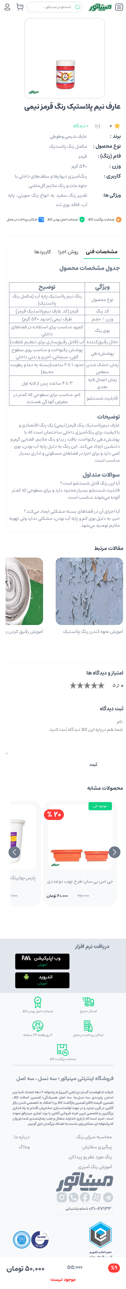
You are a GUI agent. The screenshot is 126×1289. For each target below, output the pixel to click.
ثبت (93, 764)
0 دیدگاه (80, 126)
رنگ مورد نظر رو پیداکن (90, 1157)
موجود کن (100, 806)
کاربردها (42, 252)
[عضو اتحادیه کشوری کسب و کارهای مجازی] (100, 1239)
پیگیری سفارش (97, 1147)
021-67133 (100, 1209)
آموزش (42, 965)
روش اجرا (68, 252)
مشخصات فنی (102, 252)
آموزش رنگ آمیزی (95, 1167)
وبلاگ (24, 1147)
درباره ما (22, 1137)
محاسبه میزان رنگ (94, 1137)
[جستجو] (77, 7)
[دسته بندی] (119, 7)
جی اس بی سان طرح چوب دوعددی (80, 881)
